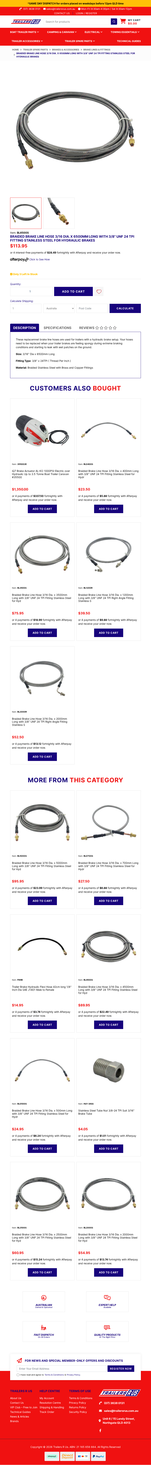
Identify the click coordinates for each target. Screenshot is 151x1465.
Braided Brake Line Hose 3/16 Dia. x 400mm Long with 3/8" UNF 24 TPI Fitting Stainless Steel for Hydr (108, 474)
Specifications (57, 328)
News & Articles (19, 1416)
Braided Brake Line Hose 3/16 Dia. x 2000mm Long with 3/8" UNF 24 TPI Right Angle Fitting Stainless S (39, 722)
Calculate (125, 308)
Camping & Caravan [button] (61, 32)
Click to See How (39, 259)
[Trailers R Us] (25, 21)
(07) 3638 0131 (32, 8)
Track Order (47, 1411)
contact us (62, 13)
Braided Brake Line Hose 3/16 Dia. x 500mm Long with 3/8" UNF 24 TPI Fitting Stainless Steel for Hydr (42, 1113)
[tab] (24, 328)
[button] (98, 291)
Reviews (87, 328)
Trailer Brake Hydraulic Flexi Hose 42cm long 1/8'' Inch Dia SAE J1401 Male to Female (41, 988)
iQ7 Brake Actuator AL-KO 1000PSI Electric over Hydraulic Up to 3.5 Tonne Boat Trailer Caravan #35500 (41, 474)
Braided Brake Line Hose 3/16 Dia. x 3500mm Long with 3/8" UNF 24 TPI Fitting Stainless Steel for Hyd (41, 598)
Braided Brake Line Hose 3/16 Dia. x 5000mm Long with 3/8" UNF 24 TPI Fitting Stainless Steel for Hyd (41, 866)
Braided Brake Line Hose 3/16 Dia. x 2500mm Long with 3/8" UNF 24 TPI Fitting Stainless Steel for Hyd (41, 1237)
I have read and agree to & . (50, 1374)
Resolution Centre (50, 1402)
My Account (47, 1398)
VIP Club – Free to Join (23, 1407)
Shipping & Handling (52, 1407)
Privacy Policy (73, 1374)
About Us (15, 1398)
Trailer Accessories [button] (26, 41)
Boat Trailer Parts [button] (23, 32)
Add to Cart (73, 291)
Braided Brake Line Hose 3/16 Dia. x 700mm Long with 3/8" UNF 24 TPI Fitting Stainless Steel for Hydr (108, 866)
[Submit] (114, 21)
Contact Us (17, 1402)
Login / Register (86, 13)
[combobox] (80, 21)
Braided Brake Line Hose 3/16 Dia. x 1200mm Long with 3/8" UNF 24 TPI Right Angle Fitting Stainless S (106, 598)
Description (24, 328)
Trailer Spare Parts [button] (79, 41)
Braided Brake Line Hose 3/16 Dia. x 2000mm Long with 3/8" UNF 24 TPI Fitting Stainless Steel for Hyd (107, 1237)
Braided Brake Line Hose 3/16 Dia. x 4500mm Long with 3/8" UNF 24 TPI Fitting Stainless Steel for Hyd (107, 990)
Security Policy (78, 1411)
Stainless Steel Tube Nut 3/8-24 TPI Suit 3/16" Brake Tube (106, 1112)
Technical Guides (129, 41)
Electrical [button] (92, 32)
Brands (14, 1421)
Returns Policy (77, 1407)
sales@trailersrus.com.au (62, 8)
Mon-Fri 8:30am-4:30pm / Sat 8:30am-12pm (106, 8)
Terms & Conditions (54, 1374)
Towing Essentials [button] (124, 32)
